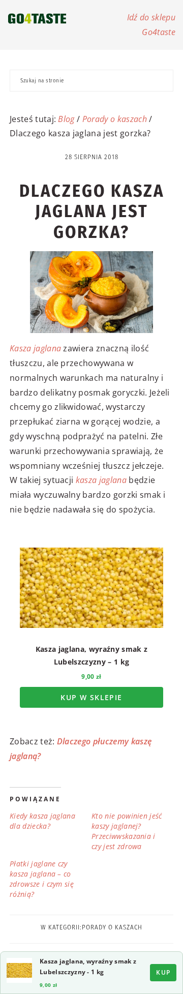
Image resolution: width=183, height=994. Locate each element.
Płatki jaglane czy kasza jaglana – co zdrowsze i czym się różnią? (42, 879)
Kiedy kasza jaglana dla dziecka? (42, 821)
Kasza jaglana (35, 348)
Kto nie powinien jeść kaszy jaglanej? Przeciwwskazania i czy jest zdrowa (127, 831)
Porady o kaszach (114, 119)
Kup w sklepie (91, 697)
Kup (163, 972)
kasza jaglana (101, 480)
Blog (66, 119)
